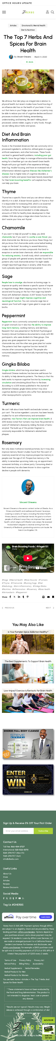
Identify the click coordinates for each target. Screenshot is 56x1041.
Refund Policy (10, 964)
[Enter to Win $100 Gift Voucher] (28, 779)
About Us (7, 874)
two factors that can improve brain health (31, 419)
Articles (13, 25)
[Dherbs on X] (7, 898)
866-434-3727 (18, 847)
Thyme (6, 583)
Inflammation (19, 589)
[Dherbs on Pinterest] (16, 898)
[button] (28, 62)
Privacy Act (39, 960)
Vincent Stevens (24, 57)
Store (5, 877)
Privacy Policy (25, 960)
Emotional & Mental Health (33, 25)
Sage (5, 580)
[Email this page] (48, 597)
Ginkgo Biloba (40, 586)
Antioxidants (8, 592)
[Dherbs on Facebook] (3, 898)
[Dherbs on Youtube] (19, 898)
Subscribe (43, 831)
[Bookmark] (53, 597)
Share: (5, 597)
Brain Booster (31, 580)
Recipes (6, 884)
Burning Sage (31, 583)
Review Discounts (10, 887)
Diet (41, 583)
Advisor (48, 1020)
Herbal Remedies (32, 968)
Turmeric (44, 580)
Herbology (7, 586)
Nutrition (7, 589)
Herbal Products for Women (16, 975)
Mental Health (17, 580)
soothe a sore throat (38, 237)
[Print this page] (43, 597)
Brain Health (45, 589)
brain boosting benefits (20, 180)
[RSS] (23, 898)
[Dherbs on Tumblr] (13, 898)
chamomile (7, 237)
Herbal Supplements (13, 968)
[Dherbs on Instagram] (10, 898)
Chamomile (17, 583)
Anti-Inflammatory (23, 586)
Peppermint (7, 322)
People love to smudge (12, 282)
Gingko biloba (8, 370)
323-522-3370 (21, 850)
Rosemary (32, 589)
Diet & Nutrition (28, 30)
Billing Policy (24, 964)
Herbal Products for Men (15, 972)
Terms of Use (10, 960)
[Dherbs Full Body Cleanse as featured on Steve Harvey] (28, 744)
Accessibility (38, 964)
